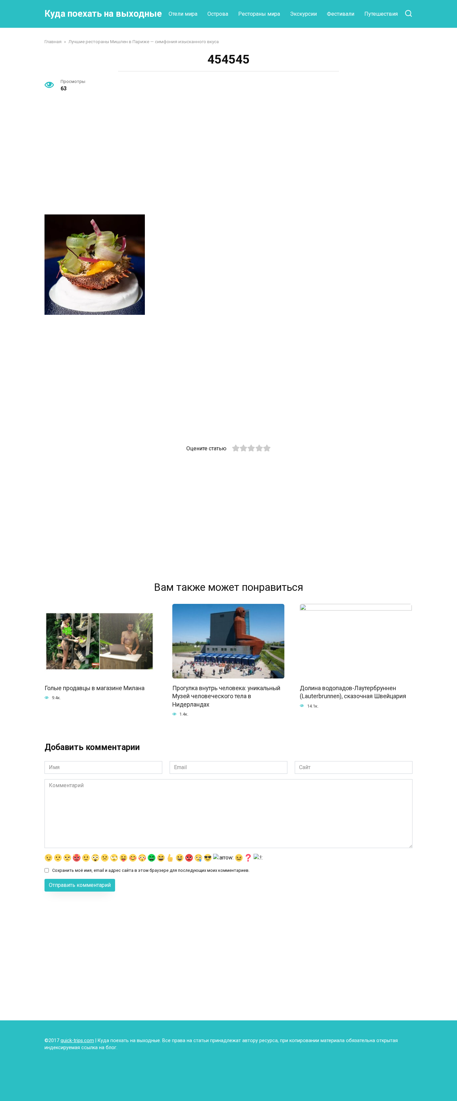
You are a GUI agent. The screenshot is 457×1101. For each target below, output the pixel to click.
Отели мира (183, 14)
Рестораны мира (259, 14)
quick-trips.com (77, 1040)
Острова (217, 14)
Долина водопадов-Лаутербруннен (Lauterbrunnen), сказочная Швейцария (353, 692)
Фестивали (340, 14)
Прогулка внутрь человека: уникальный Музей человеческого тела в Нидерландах (226, 696)
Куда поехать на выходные (103, 13)
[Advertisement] (228, 159)
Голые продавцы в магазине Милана (94, 687)
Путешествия (381, 14)
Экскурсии (303, 14)
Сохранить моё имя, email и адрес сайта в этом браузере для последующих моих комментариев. (151, 870)
